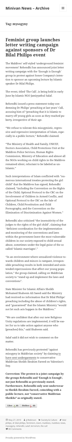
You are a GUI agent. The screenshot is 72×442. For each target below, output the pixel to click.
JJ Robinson (31, 419)
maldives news (58, 423)
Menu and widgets (63, 11)
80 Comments (15, 429)
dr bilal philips (19, 423)
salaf (27, 426)
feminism (30, 423)
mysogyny (10, 426)
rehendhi (20, 426)
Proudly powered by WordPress (20, 437)
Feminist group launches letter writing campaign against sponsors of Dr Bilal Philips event (33, 47)
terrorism (35, 426)
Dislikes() (28, 405)
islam (38, 423)
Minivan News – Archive (27, 8)
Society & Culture (49, 419)
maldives (46, 423)
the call (44, 426)
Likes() (12, 405)
